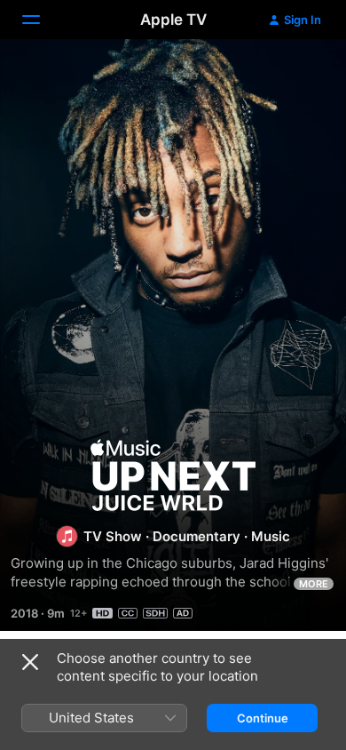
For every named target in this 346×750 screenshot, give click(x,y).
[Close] (30, 662)
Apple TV (173, 19)
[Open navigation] (41, 19)
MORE (313, 584)
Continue (262, 718)
